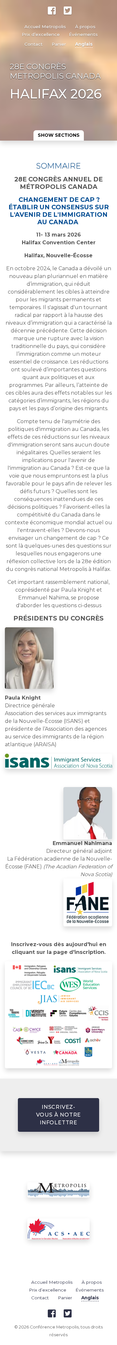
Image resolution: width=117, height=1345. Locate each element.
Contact (33, 44)
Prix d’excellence (41, 34)
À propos (85, 26)
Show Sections (59, 135)
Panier (59, 44)
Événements (83, 34)
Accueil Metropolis (45, 26)
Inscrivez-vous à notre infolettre (58, 1115)
